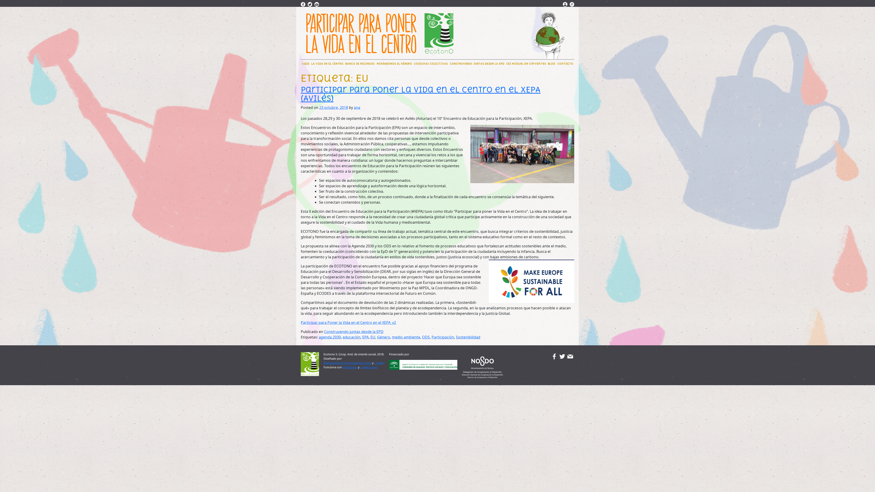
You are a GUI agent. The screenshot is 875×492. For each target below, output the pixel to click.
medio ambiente (406, 337)
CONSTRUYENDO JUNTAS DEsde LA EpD (477, 63)
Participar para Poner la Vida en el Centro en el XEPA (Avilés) (420, 94)
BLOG (551, 63)
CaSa (305, 63)
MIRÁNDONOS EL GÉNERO (394, 63)
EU (373, 337)
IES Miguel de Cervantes (526, 63)
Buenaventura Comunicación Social (347, 363)
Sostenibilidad (468, 337)
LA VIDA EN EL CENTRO (327, 63)
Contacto (565, 63)
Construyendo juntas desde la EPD (353, 331)
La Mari (379, 363)
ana (357, 107)
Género (383, 337)
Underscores (368, 367)
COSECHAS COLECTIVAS (431, 63)
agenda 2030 (330, 337)
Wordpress (349, 367)
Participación (443, 337)
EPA (365, 337)
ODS (426, 337)
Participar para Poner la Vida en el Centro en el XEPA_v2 (348, 322)
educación (351, 337)
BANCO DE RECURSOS (360, 63)
